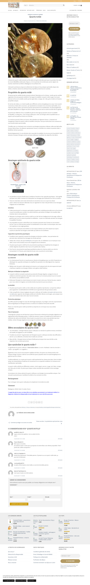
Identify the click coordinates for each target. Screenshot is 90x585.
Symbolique (70, 75)
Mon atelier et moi (71, 62)
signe (74, 148)
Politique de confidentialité (40, 557)
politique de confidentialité (73, 35)
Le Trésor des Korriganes (41, 20)
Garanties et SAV (12, 557)
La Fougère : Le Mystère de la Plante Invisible (75, 117)
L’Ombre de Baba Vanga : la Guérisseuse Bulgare (75, 101)
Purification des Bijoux (39, 560)
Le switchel (73, 95)
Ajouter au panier (18, 191)
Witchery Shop (30, 10)
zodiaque (72, 161)
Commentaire (13, 485)
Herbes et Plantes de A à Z (74, 51)
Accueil (10, 10)
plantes (72, 144)
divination (78, 132)
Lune (68, 139)
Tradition (73, 159)
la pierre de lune (53, 292)
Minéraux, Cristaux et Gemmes (35, 14)
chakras (76, 130)
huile (73, 137)
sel (71, 148)
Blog (75, 1)
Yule (68, 161)
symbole (73, 155)
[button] (78, 5)
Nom (11, 497)
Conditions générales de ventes (41, 551)
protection (77, 144)
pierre (68, 144)
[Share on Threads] (34, 402)
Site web (47, 497)
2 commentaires (75, 104)
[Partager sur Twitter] (31, 402)
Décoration (23, 10)
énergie (47, 407)
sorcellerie (76, 150)
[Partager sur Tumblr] (41, 402)
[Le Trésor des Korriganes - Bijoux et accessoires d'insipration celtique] (13, 5)
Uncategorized (71, 78)
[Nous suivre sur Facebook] (78, 1)
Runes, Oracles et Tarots (73, 70)
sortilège (76, 152)
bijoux (77, 128)
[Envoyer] (64, 5)
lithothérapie (51, 407)
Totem (68, 159)
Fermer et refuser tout (20, 580)
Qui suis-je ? (11, 551)
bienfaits (41, 407)
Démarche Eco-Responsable (15, 554)
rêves (68, 148)
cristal (44, 407)
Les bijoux (15, 10)
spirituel (69, 155)
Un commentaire (75, 112)
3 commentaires (75, 92)
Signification (69, 150)
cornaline (12, 294)
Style (68, 73)
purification (69, 146)
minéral (56, 407)
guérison (69, 137)
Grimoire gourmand (72, 48)
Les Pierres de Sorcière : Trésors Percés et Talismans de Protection (75, 109)
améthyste (28, 240)
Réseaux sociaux (12, 560)
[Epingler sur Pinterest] (39, 402)
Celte (68, 130)
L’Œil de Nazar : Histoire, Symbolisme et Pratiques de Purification (76, 88)
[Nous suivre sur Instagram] (79, 1)
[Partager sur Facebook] (29, 402)
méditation (74, 141)
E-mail (29, 497)
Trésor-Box (39, 10)
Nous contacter (51, 10)
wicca (77, 159)
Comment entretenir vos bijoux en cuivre (44, 562)
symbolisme (76, 157)
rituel (59, 407)
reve (74, 146)
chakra (72, 130)
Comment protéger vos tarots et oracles (21, 422)
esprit (68, 135)
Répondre (60, 438)
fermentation (73, 135)
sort (72, 152)
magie (72, 139)
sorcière (68, 152)
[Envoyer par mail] (36, 402)
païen (79, 141)
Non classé (69, 65)
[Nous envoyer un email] (81, 1)
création (72, 132)
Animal (68, 128)
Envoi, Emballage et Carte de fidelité (42, 554)
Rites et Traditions (71, 67)
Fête (79, 135)
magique (76, 139)
